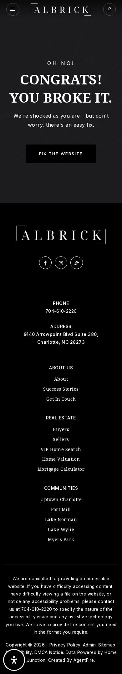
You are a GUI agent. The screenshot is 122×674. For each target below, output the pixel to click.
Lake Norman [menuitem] (61, 519)
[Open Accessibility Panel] (14, 660)
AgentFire (84, 660)
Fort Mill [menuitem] (61, 509)
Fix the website (61, 153)
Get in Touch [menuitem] (61, 399)
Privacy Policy (64, 644)
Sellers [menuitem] (61, 439)
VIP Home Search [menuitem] (61, 449)
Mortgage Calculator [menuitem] (61, 469)
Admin (89, 644)
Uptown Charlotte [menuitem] (61, 499)
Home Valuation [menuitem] (61, 459)
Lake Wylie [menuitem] (61, 529)
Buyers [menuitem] (61, 429)
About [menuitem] (61, 379)
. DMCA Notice (48, 652)
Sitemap (106, 644)
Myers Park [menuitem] (61, 539)
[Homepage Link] (61, 9)
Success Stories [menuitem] (61, 389)
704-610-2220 (61, 311)
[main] (61, 101)
